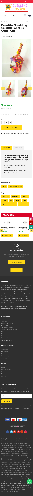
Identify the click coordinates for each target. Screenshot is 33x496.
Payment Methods (7, 338)
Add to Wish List (8, 133)
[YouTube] (21, 431)
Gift (24, 200)
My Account (4, 351)
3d (11, 200)
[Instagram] (25, 431)
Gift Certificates (5, 370)
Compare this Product (22, 133)
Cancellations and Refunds (9, 329)
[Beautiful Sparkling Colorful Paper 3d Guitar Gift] (8, 89)
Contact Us (4, 349)
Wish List (4, 358)
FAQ (2, 331)
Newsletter (4, 374)
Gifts (4, 186)
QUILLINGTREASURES (9, 204)
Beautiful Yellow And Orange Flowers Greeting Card (8, 228)
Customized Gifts (6, 340)
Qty (2, 119)
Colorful (24, 196)
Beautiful (6, 196)
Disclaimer (4, 334)
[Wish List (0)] (30, 1)
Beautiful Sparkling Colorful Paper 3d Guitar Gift (16, 21)
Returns (3, 354)
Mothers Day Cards (16, 186)
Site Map (4, 376)
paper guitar (23, 204)
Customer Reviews (7, 336)
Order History (5, 356)
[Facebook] (7, 431)
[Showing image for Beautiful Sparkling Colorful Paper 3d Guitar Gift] (24, 89)
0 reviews (13, 114)
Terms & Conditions (7, 327)
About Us (4, 321)
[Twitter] (11, 431)
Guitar (18, 200)
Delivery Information (7, 323)
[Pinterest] (18, 431)
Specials (3, 372)
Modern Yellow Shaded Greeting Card (23, 228)
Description (6, 147)
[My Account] (26, 1)
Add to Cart (12, 127)
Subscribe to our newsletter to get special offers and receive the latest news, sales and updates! (15, 390)
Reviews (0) (18, 147)
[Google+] (14, 431)
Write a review (23, 114)
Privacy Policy (5, 325)
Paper (5, 200)
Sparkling (15, 196)
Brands (3, 367)
